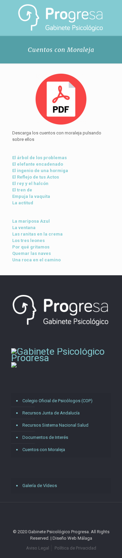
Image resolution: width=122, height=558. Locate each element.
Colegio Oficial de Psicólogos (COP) (57, 400)
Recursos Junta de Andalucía (51, 412)
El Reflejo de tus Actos (35, 177)
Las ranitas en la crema (37, 234)
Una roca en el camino (36, 259)
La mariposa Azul (31, 221)
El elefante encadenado (37, 164)
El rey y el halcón (30, 183)
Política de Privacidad (75, 548)
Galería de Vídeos (39, 485)
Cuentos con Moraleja (43, 449)
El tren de (22, 189)
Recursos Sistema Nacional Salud (55, 425)
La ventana (24, 227)
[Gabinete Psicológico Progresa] (61, 17)
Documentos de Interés (45, 437)
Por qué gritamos (30, 246)
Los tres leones (28, 240)
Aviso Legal (37, 548)
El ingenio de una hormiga (40, 170)
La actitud (22, 202)
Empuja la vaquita (31, 196)
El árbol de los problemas (39, 157)
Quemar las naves (31, 253)
